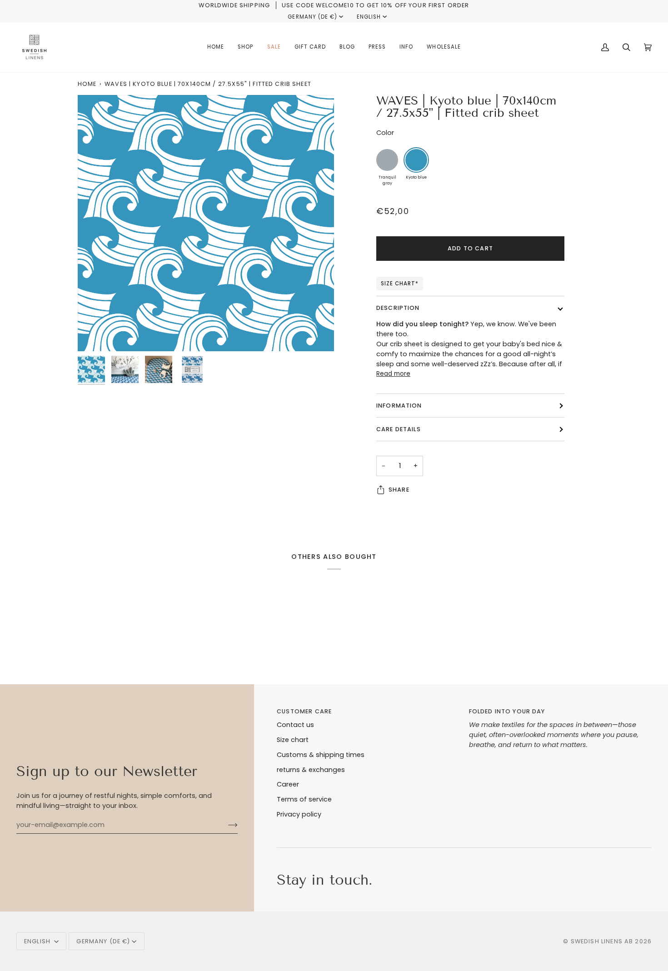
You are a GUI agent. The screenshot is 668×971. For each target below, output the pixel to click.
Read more (393, 373)
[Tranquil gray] (387, 160)
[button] (245, 47)
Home (87, 84)
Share (399, 489)
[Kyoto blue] (416, 160)
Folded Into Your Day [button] (507, 711)
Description (398, 308)
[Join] (226, 824)
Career (288, 784)
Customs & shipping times (320, 754)
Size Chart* (400, 283)
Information (399, 405)
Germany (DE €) (312, 16)
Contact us (295, 724)
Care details (398, 429)
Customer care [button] (304, 711)
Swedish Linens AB (602, 941)
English (369, 16)
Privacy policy (299, 814)
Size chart (293, 739)
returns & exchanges (311, 769)
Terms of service (304, 799)
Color (385, 132)
